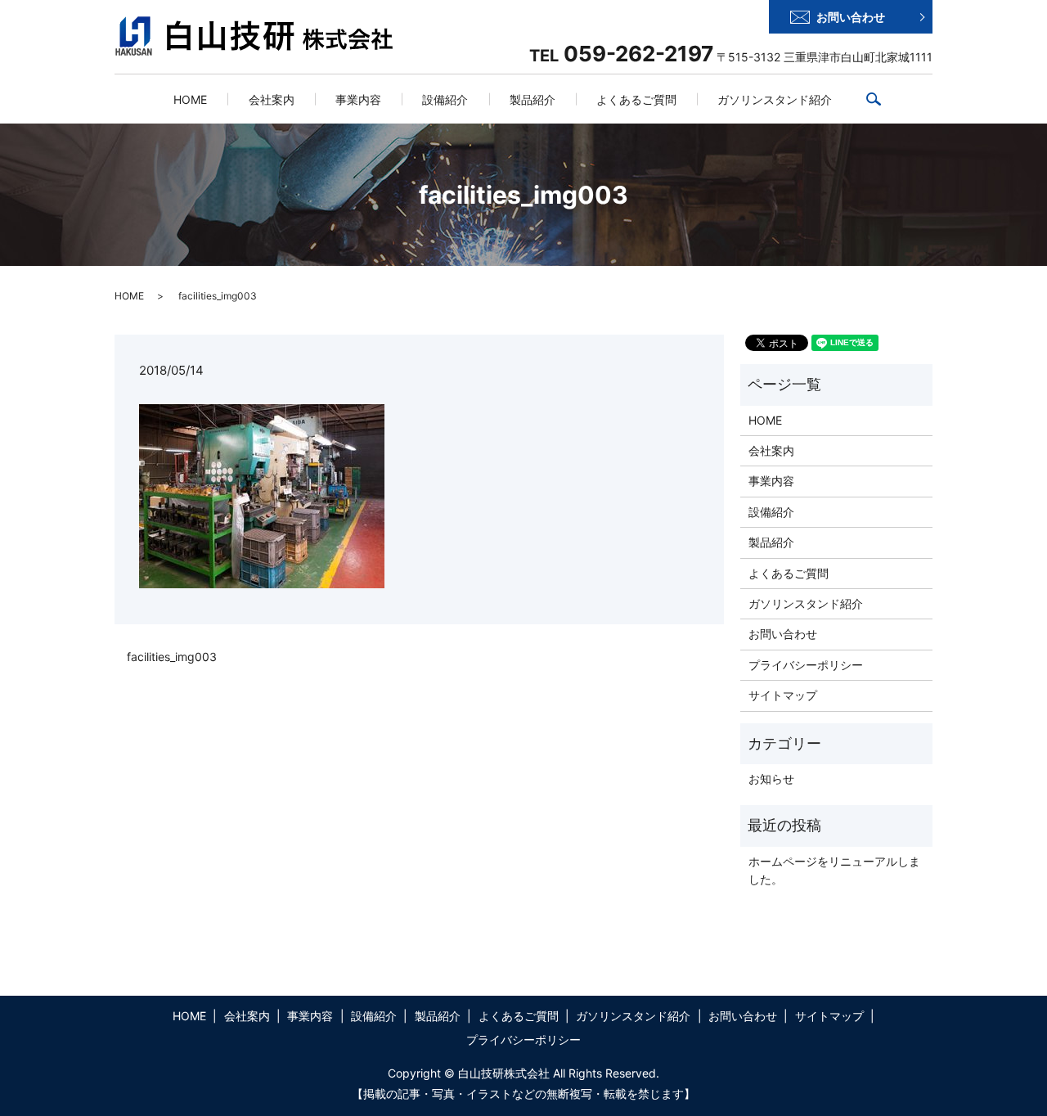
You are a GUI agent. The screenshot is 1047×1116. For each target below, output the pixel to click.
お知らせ (771, 778)
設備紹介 (445, 99)
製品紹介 (532, 99)
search (884, 99)
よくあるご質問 (636, 99)
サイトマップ (782, 695)
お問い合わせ (850, 17)
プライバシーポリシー (805, 665)
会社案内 (271, 99)
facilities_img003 (172, 657)
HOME (190, 99)
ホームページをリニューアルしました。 (834, 870)
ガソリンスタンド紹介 (774, 99)
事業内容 (358, 99)
